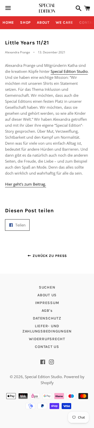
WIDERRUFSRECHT (47, 339)
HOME (8, 22)
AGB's (47, 310)
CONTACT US (47, 346)
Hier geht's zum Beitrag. (25, 184)
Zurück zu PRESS (49, 256)
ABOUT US (47, 295)
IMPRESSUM (47, 303)
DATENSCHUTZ (47, 318)
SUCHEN (47, 287)
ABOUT (43, 22)
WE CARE (64, 22)
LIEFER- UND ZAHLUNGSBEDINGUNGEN (47, 328)
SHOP (25, 22)
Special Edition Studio (69, 71)
